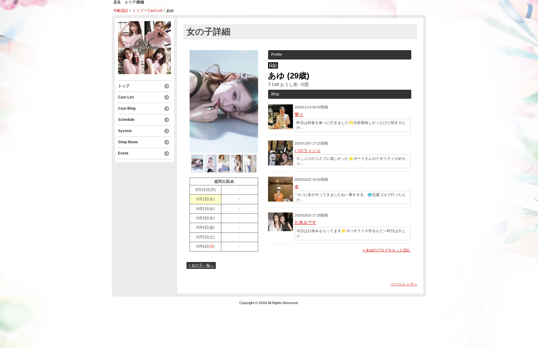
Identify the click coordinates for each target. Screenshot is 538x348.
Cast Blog (126, 108)
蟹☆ (299, 114)
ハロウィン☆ (308, 150)
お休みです (305, 222)
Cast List (155, 10)
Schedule (126, 119)
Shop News (128, 142)
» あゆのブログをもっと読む (387, 250)
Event (123, 153)
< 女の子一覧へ (201, 265)
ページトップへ (404, 284)
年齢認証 (120, 10)
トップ (138, 10)
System (125, 131)
